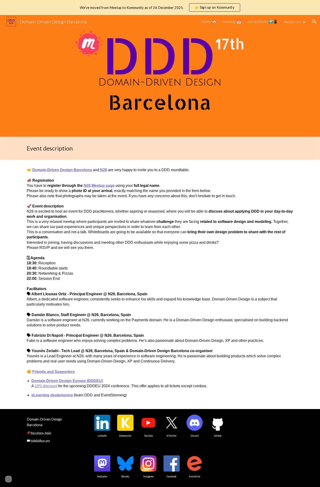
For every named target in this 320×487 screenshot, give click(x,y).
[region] (160, 7)
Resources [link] (292, 21)
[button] (314, 21)
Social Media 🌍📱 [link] (262, 21)
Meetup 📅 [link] (232, 21)
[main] (160, 148)
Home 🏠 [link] (209, 21)
